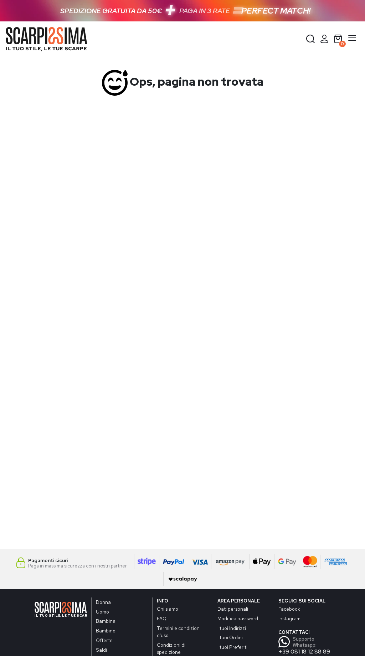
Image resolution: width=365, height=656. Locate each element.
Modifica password (237, 618)
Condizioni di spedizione (171, 648)
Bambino (105, 630)
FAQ (161, 618)
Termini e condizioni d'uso (179, 632)
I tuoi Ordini (230, 637)
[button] (310, 39)
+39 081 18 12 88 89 (304, 651)
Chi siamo (167, 609)
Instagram (289, 618)
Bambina (105, 621)
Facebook (289, 609)
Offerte (104, 640)
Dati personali (232, 609)
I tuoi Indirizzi (231, 628)
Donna (103, 602)
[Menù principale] (352, 39)
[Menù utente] (324, 39)
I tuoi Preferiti (232, 647)
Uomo (102, 612)
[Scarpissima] (46, 39)
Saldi (101, 650)
